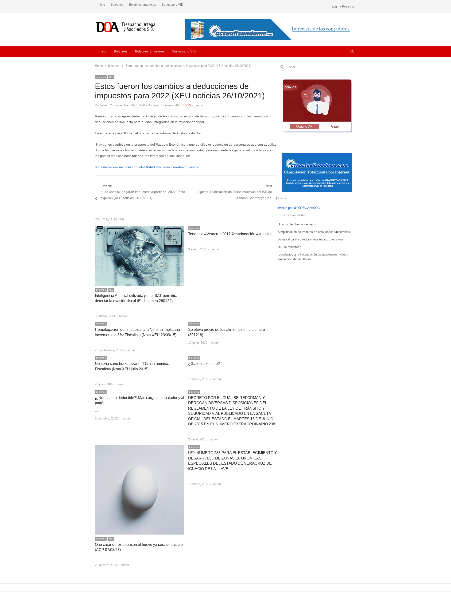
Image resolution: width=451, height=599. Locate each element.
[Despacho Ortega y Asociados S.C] (125, 27)
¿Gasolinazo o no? (204, 364)
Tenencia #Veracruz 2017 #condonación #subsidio (230, 234)
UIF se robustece (289, 247)
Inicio (101, 4)
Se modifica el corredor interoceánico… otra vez (310, 239)
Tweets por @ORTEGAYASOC (299, 208)
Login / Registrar (343, 6)
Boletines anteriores (142, 4)
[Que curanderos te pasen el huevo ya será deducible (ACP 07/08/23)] (139, 447)
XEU (111, 77)
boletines (101, 77)
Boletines (117, 4)
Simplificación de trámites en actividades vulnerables (314, 232)
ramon (198, 105)
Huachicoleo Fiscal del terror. (297, 224)
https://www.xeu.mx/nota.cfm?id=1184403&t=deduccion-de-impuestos (146, 167)
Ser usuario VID (172, 4)
